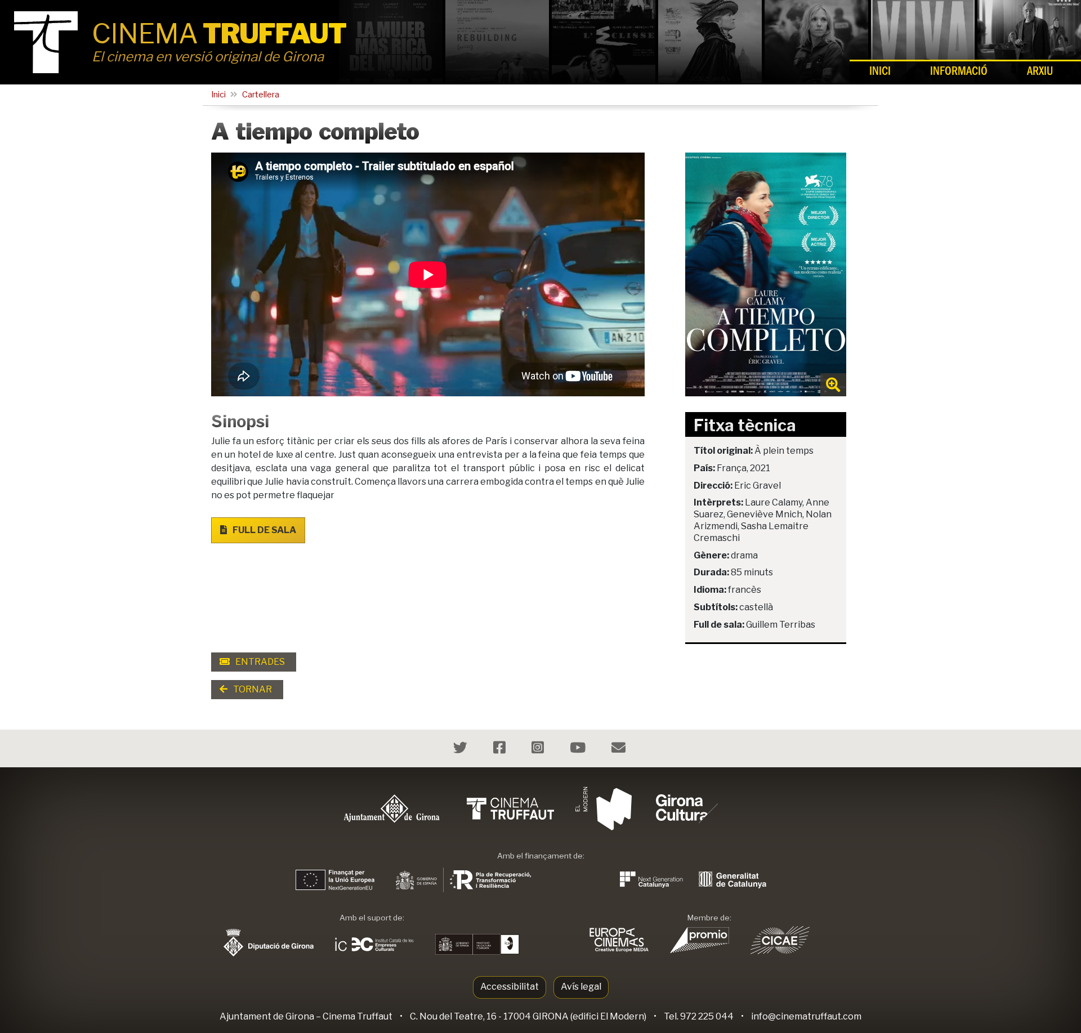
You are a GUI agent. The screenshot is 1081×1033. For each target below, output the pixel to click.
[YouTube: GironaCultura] (579, 749)
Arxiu (1040, 73)
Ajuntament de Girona (267, 1016)
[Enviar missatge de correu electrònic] (619, 749)
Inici (880, 73)
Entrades (259, 661)
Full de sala (263, 530)
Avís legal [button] (581, 986)
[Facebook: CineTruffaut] (500, 749)
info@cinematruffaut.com (806, 1016)
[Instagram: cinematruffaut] (539, 749)
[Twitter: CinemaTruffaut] (461, 749)
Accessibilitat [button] (509, 986)
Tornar (251, 689)
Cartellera (260, 95)
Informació (959, 73)
